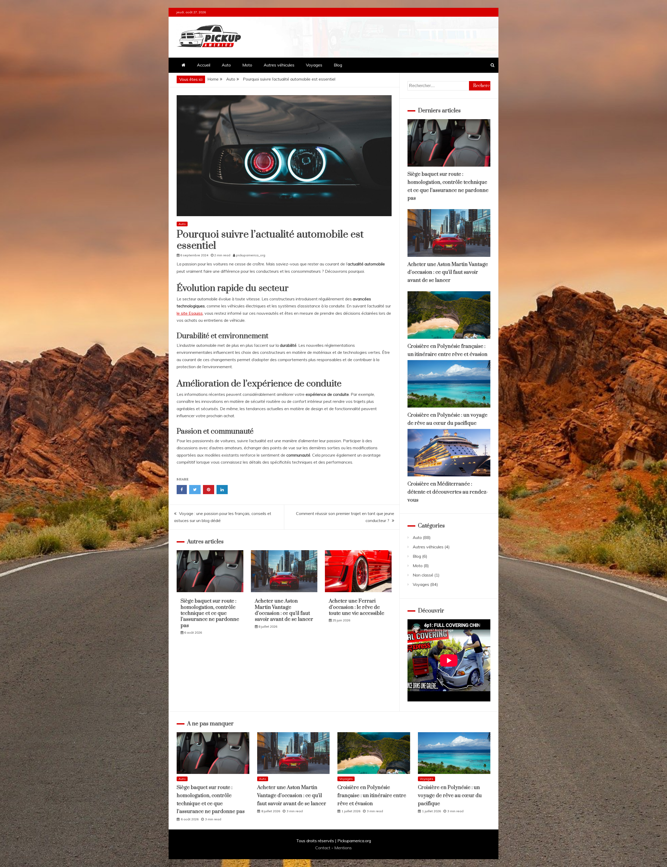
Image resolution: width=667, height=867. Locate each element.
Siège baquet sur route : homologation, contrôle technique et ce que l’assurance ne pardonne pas (210, 613)
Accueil (203, 65)
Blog (338, 65)
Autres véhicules (279, 65)
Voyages (314, 65)
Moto (247, 65)
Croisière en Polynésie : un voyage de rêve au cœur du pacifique (450, 795)
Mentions (343, 847)
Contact (322, 847)
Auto (226, 65)
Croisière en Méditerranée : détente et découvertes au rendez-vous (447, 492)
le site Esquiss (190, 313)
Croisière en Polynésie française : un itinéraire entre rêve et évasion (371, 795)
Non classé (423, 575)
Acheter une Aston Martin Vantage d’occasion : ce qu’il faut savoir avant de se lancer (284, 610)
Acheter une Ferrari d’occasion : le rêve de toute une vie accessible (356, 607)
